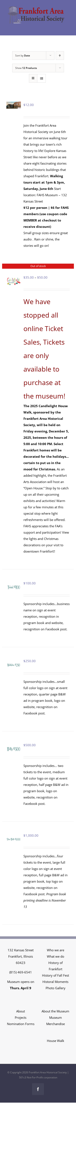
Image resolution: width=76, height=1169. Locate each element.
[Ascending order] (60, 55)
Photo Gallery (55, 988)
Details (15, 282)
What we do (55, 956)
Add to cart (14, 583)
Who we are (55, 950)
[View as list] (41, 78)
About (20, 1011)
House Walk (55, 1041)
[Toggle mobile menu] (67, 26)
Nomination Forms (20, 1024)
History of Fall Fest (55, 975)
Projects (20, 1017)
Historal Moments (55, 982)
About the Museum (55, 1011)
